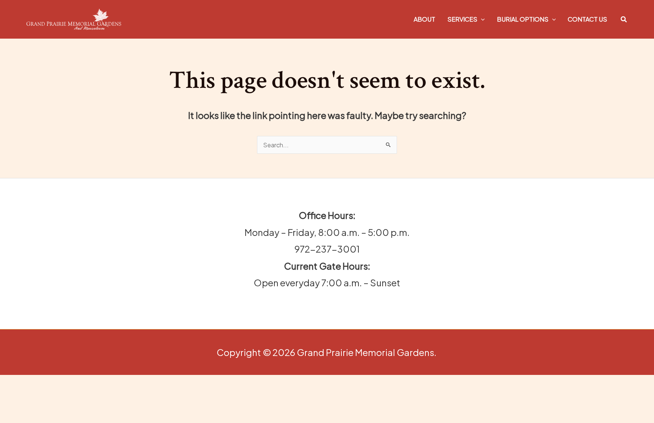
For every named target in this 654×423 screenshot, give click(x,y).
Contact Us (587, 19)
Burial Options (522, 19)
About (424, 19)
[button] (481, 19)
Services (462, 19)
